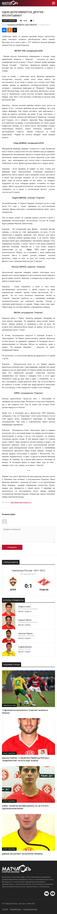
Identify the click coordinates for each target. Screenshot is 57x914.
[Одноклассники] (9, 30)
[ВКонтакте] (4, 30)
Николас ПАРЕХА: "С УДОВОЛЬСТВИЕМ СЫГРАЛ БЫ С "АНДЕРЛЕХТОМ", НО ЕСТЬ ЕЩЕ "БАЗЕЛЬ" (25, 759)
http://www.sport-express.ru (20, 502)
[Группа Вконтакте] (46, 893)
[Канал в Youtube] (52, 893)
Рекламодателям (30, 909)
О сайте (5, 909)
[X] (14, 30)
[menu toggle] (53, 3)
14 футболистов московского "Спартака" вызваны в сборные (25, 711)
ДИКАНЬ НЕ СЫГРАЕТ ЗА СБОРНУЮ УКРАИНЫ (22, 854)
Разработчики (15, 909)
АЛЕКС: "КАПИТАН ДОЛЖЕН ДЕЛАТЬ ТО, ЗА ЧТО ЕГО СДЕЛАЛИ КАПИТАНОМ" (25, 807)
